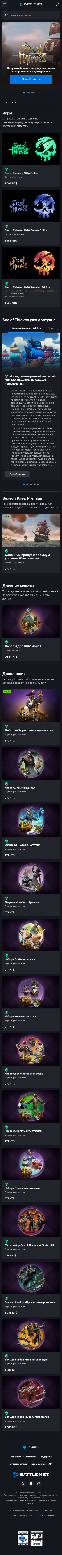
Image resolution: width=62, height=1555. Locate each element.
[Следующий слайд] (56, 54)
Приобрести (31, 79)
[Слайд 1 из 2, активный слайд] (28, 92)
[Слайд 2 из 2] (33, 92)
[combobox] (32, 15)
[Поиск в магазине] (7, 15)
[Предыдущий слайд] (5, 54)
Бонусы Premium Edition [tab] (26, 328)
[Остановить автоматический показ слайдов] (24, 92)
